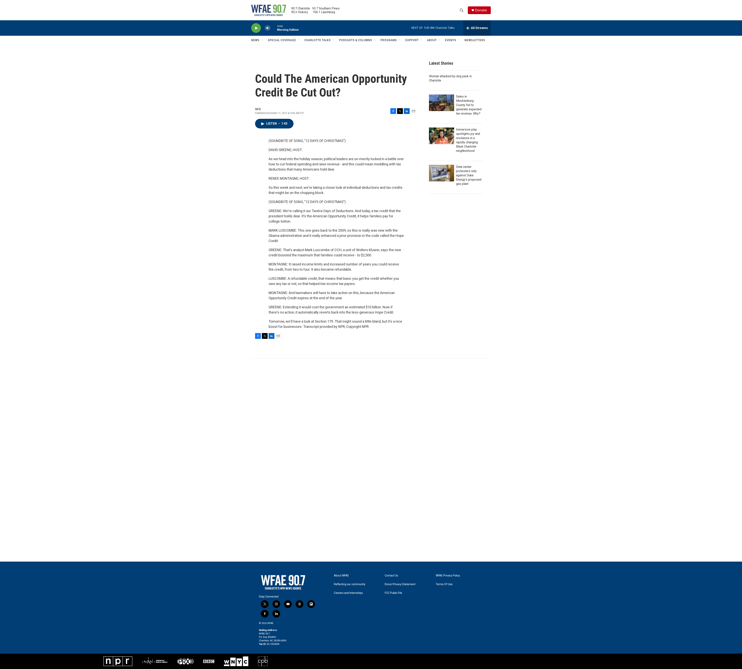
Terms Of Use (444, 584)
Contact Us (391, 575)
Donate (481, 10)
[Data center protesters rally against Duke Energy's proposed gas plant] (441, 173)
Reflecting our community (349, 584)
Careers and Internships (348, 593)
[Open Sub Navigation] (262, 40)
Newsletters (475, 40)
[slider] (273, 28)
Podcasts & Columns (355, 40)
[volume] (267, 28)
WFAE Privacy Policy (448, 575)
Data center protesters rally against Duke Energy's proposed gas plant (468, 175)
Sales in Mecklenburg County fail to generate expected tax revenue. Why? (469, 105)
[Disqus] (371, 410)
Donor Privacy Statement (400, 584)
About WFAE (341, 575)
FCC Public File (393, 593)
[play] (256, 28)
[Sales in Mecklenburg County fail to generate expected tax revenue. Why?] (441, 102)
